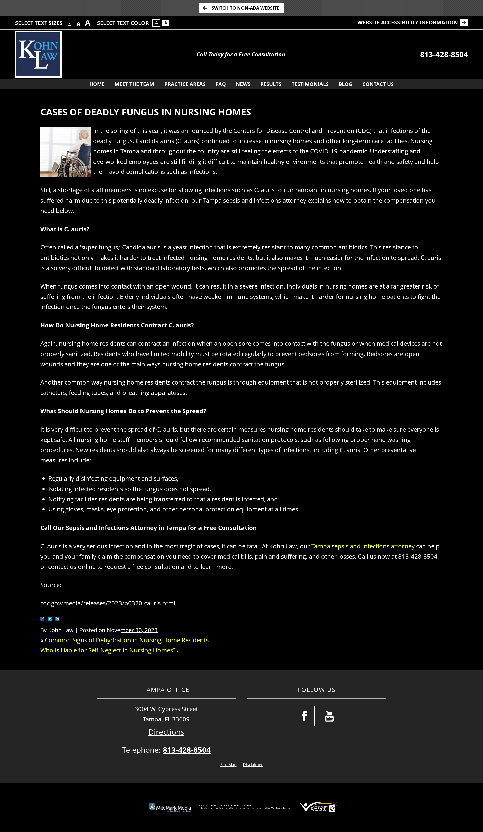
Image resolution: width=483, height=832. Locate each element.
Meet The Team (134, 84)
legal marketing (240, 808)
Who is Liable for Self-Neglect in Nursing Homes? (107, 650)
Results (270, 84)
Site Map (228, 764)
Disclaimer (253, 764)
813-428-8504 (444, 54)
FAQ (221, 84)
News (243, 84)
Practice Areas (185, 84)
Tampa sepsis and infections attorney (363, 546)
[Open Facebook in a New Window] (304, 716)
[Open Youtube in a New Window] (329, 716)
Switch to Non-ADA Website (245, 8)
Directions (166, 732)
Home (97, 84)
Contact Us (378, 84)
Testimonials (310, 84)
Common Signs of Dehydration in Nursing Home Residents (127, 640)
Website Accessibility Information (407, 22)
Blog (345, 84)
